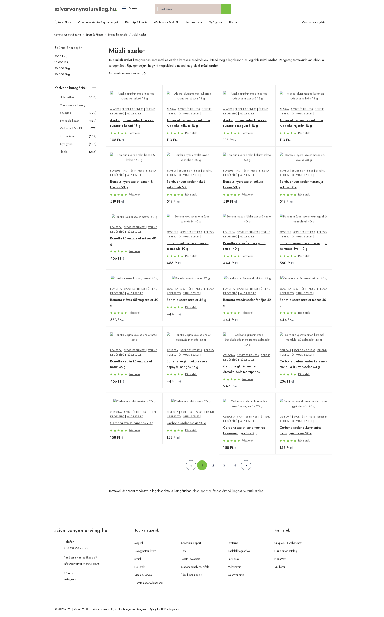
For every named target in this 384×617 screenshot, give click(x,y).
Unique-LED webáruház (288, 543)
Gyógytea (215, 22)
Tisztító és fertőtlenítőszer (148, 583)
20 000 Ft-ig (62, 68)
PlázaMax (280, 559)
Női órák (139, 567)
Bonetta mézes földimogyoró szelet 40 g (244, 246)
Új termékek (62, 22)
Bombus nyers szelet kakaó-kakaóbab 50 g (187, 184)
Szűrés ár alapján (68, 47)
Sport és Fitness (94, 35)
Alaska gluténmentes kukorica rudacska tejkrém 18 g (301, 123)
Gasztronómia (236, 575)
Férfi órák (233, 559)
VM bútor (279, 567)
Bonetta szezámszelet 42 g (186, 300)
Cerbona (229, 355)
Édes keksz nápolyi (191, 575)
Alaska (115, 109)
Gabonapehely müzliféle (195, 567)
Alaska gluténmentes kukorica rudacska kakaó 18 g (132, 123)
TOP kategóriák (170, 609)
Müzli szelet (139, 35)
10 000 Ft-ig (61, 62)
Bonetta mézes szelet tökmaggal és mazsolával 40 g (303, 246)
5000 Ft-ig (60, 56)
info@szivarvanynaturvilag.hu (82, 563)
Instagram (70, 579)
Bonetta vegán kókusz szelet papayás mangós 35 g (188, 364)
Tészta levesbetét (190, 559)
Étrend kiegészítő (118, 35)
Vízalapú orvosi (143, 575)
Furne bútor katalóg (285, 551)
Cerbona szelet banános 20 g (132, 423)
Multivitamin (234, 567)
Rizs (183, 551)
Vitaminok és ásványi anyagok (98, 22)
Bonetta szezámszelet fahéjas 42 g (247, 303)
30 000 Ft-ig (62, 74)
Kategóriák (129, 609)
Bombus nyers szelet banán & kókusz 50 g (131, 184)
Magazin (142, 609)
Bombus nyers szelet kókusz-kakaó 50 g (243, 184)
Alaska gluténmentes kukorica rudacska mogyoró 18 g (245, 123)
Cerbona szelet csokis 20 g (186, 423)
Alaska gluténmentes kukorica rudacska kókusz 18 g (188, 123)
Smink (137, 559)
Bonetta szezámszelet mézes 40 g (303, 303)
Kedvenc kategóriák (71, 87)
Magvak (138, 543)
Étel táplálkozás (136, 22)
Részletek (134, 133)
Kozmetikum (193, 22)
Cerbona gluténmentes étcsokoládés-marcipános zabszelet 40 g (241, 369)
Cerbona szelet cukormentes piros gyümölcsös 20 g (300, 430)
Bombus (115, 171)
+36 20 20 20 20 (76, 548)
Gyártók (115, 609)
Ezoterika (233, 543)
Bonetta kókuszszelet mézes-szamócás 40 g (187, 246)
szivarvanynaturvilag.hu (85, 9)
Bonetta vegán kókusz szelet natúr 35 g (131, 364)
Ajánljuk (153, 609)
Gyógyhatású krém (145, 551)
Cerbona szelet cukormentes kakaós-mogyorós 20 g (244, 430)
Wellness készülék (166, 22)
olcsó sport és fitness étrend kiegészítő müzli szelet (227, 491)
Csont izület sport (191, 543)
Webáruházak (101, 609)
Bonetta (116, 227)
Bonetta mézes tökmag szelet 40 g (134, 303)
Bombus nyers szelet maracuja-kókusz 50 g (302, 184)
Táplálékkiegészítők (239, 551)
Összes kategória (314, 22)
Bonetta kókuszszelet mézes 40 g (133, 241)
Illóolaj (233, 22)
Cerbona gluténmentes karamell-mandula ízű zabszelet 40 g (303, 364)
